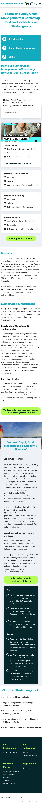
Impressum (4, 801)
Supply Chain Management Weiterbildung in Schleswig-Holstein (20, 720)
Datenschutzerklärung (16, 801)
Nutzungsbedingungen (31, 801)
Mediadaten (26, 752)
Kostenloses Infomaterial (17, 163)
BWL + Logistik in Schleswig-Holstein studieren (22, 727)
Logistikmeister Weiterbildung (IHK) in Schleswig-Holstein (18, 712)
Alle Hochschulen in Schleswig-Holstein (21, 580)
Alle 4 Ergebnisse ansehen (21, 238)
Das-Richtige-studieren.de (11, 771)
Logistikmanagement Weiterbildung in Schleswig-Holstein (18, 703)
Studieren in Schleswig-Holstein (16, 697)
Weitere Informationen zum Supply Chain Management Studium (21, 411)
